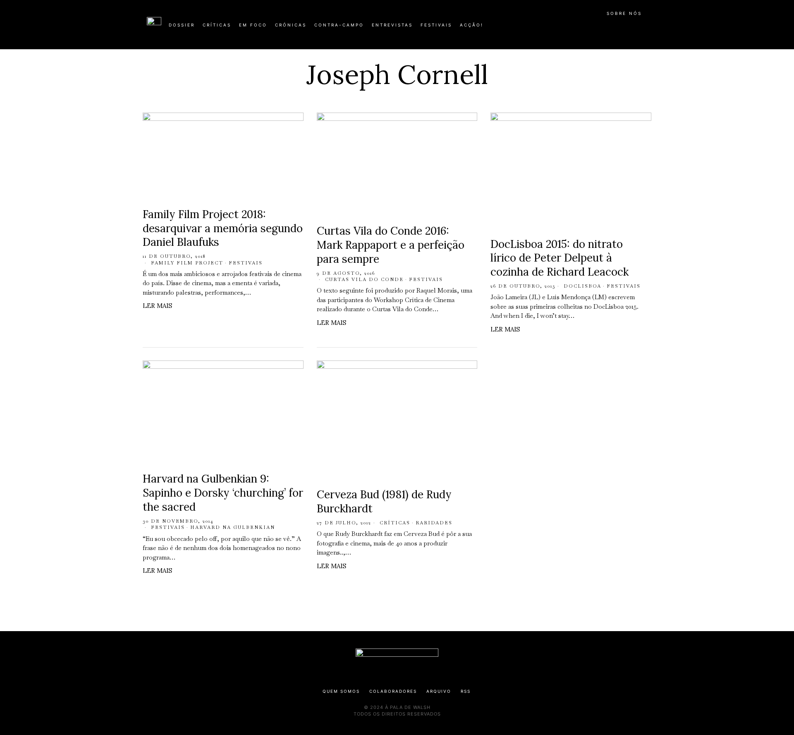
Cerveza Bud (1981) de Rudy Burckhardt (384, 501)
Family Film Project (187, 263)
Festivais (246, 263)
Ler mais (157, 306)
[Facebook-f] (567, 28)
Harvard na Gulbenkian (232, 527)
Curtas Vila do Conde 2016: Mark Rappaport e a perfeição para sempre (390, 245)
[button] (643, 29)
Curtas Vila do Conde (364, 279)
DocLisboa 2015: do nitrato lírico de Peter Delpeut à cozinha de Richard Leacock (559, 258)
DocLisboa (582, 286)
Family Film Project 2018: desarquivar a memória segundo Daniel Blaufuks (223, 228)
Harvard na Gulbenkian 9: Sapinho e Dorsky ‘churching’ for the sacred (223, 493)
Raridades (434, 523)
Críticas (395, 523)
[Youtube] (620, 28)
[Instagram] (594, 28)
